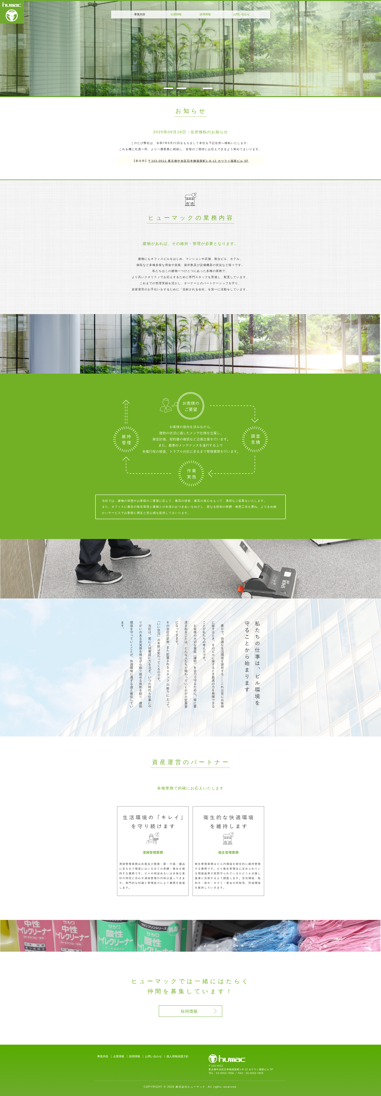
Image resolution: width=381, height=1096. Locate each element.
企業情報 (176, 14)
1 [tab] (168, 87)
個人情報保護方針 (177, 1056)
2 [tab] (181, 87)
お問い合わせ (241, 14)
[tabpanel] (190, 48)
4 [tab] (207, 87)
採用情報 (205, 14)
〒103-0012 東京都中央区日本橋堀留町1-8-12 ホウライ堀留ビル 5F (198, 160)
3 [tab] (194, 87)
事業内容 (102, 1056)
